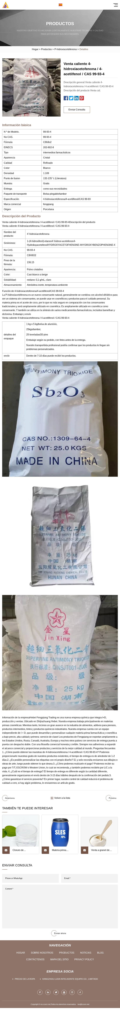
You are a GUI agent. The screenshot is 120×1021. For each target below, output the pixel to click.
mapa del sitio (59, 959)
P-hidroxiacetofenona (65, 49)
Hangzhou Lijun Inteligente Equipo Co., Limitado (70, 979)
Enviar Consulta (76, 109)
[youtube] (64, 992)
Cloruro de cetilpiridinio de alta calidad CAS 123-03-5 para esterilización (24, 851)
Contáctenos (35, 959)
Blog (100, 953)
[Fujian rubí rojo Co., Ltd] (5, 5)
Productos (46, 49)
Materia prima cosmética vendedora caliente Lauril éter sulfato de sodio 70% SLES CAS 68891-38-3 (63, 851)
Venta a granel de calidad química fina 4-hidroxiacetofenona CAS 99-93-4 (103, 851)
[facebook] (39, 992)
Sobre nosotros (42, 953)
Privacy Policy (84, 959)
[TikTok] (80, 992)
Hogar (35, 49)
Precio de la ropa (25, 979)
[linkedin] (47, 992)
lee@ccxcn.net (83, 1004)
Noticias (85, 953)
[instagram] (72, 992)
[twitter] (56, 992)
